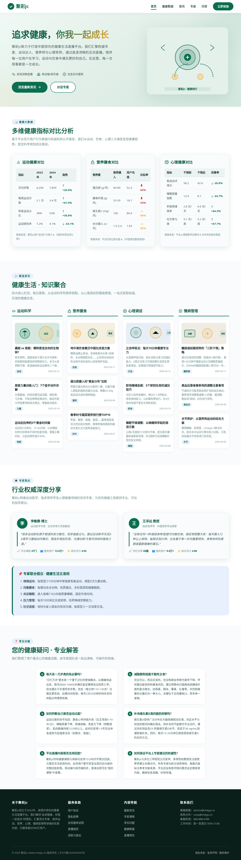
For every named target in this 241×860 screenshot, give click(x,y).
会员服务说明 (76, 822)
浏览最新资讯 (27, 87)
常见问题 (129, 822)
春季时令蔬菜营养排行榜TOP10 (90, 415)
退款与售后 (74, 835)
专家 (193, 6)
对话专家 (63, 87)
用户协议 (73, 810)
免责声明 (212, 852)
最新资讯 (129, 810)
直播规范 (73, 829)
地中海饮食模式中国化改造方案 (90, 348)
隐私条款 (200, 852)
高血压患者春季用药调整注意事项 (203, 385)
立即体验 (223, 6)
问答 (204, 6)
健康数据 (167, 6)
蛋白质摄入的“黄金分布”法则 (88, 381)
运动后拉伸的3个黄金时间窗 (32, 423)
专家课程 (129, 816)
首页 (153, 6)
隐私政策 (73, 816)
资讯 (182, 6)
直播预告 (129, 835)
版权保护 (224, 852)
